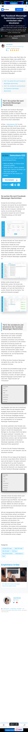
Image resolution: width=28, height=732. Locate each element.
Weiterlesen (14, 377)
